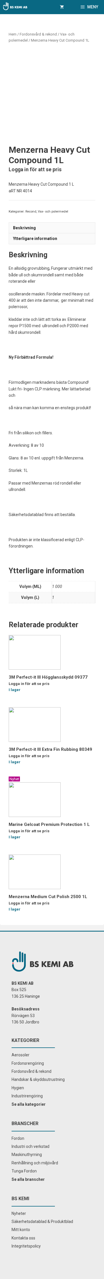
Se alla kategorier (29, 1104)
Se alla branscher (28, 1179)
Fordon (18, 1138)
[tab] (52, 227)
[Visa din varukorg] (61, 7)
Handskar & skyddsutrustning (38, 1079)
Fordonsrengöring (28, 1063)
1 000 (57, 586)
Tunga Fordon (24, 1171)
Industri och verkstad (30, 1146)
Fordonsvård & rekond (38, 34)
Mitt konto (21, 1229)
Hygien (18, 1088)
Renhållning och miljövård (35, 1163)
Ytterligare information (35, 238)
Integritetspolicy (26, 1246)
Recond (30, 211)
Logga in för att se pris (35, 169)
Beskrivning (24, 228)
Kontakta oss (23, 1238)
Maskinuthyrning (27, 1154)
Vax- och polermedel (53, 211)
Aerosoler (20, 1055)
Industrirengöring (27, 1096)
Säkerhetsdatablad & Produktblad (42, 1221)
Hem (12, 34)
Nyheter (19, 1213)
